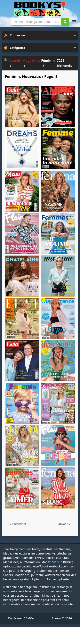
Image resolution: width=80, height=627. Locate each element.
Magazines (31, 60)
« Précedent (18, 524)
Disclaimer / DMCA (21, 618)
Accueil (14, 60)
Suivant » (63, 524)
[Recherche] (65, 22)
